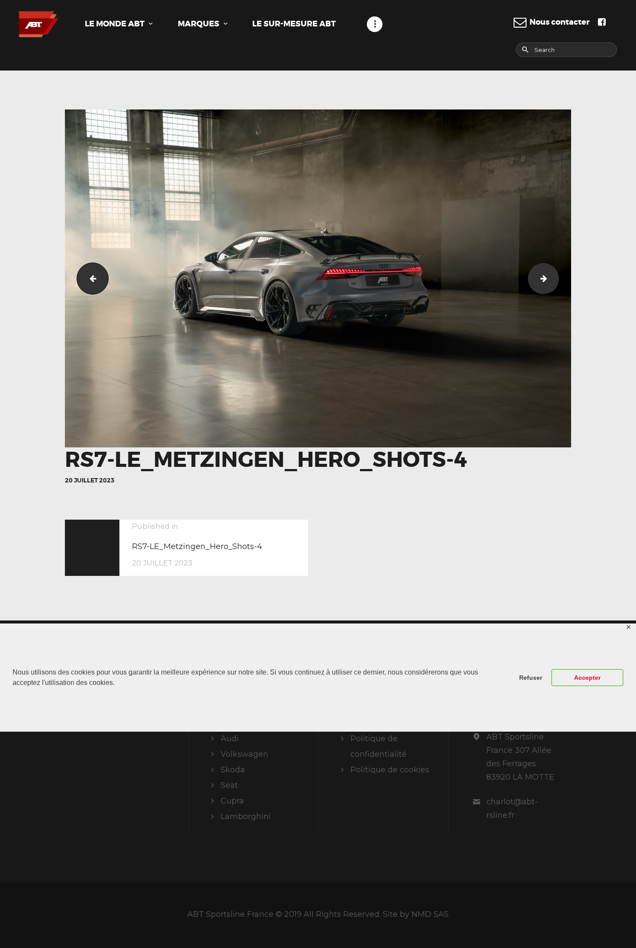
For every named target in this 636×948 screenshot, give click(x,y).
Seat (229, 785)
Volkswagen (244, 754)
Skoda (233, 769)
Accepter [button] (587, 677)
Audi (230, 738)
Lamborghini (246, 816)
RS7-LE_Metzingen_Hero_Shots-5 (555, 278)
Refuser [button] (530, 677)
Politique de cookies (389, 769)
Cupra (232, 801)
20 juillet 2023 (90, 480)
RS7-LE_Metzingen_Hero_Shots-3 (89, 278)
